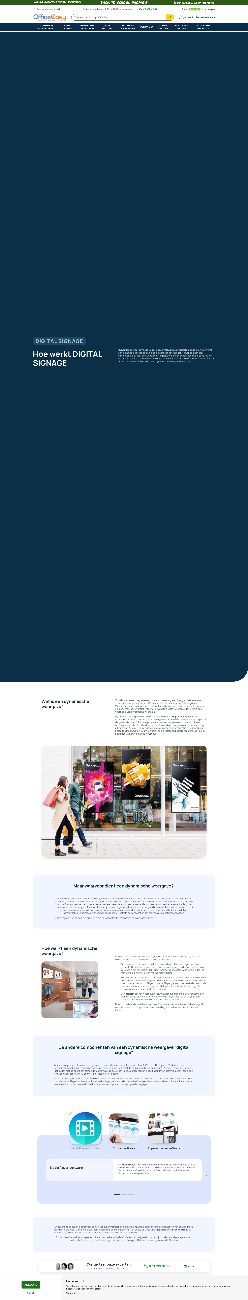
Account (188, 17)
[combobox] (122, 17)
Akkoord (31, 1284)
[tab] (116, 1194)
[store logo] (49, 18)
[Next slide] (206, 1175)
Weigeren (71, 1293)
